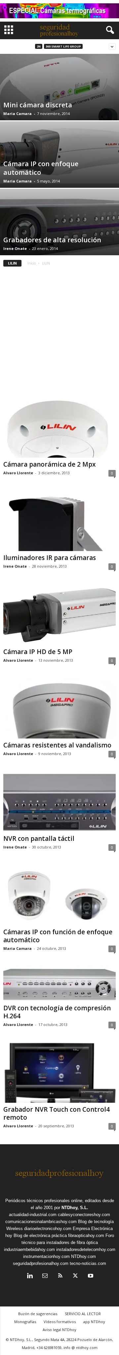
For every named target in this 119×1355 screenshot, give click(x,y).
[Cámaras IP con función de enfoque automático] (59, 895)
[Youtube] (90, 1276)
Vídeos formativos (60, 1321)
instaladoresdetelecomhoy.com (85, 1249)
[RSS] (60, 1276)
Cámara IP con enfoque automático (40, 168)
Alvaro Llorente (18, 472)
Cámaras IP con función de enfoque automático (57, 936)
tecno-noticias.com (88, 1263)
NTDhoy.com (83, 1256)
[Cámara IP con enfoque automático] (59, 152)
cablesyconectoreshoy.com (84, 1214)
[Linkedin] (29, 1276)
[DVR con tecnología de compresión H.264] (59, 983)
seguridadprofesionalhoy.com (40, 1263)
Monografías (25, 1321)
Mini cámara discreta (37, 104)
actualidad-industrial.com (33, 1214)
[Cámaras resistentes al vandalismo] (59, 708)
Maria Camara (17, 113)
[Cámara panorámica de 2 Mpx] (59, 427)
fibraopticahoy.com (86, 1235)
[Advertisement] (59, 334)
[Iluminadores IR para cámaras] (59, 521)
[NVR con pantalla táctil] (59, 802)
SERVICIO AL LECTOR (83, 1313)
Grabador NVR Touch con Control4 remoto (56, 1113)
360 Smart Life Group (63, 46)
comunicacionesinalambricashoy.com (41, 1221)
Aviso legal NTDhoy (59, 1329)
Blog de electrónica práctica (40, 1235)
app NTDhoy (94, 1321)
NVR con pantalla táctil (38, 838)
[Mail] (45, 1276)
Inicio (31, 263)
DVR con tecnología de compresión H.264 (57, 1012)
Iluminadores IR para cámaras (49, 557)
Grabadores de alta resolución (52, 239)
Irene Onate (15, 248)
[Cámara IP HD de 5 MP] (59, 614)
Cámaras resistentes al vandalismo (57, 745)
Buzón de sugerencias (37, 1313)
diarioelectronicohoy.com (47, 1228)
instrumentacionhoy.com (46, 1256)
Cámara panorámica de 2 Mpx (49, 464)
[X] (75, 1276)
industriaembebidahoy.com (29, 1249)
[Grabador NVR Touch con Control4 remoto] (59, 1073)
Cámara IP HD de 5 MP (37, 651)
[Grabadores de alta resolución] (59, 229)
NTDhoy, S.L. (74, 1207)
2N (39, 46)
